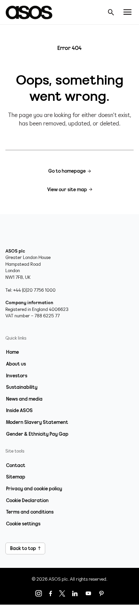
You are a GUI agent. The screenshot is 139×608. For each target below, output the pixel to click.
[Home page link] (32, 12)
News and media (24, 399)
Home (12, 352)
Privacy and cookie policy (34, 489)
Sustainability (21, 387)
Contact (15, 465)
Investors (16, 376)
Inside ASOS (19, 410)
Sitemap (15, 477)
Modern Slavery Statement (37, 422)
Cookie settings (23, 524)
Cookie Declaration (27, 500)
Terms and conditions (30, 512)
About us (16, 364)
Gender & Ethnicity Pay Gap (37, 434)
